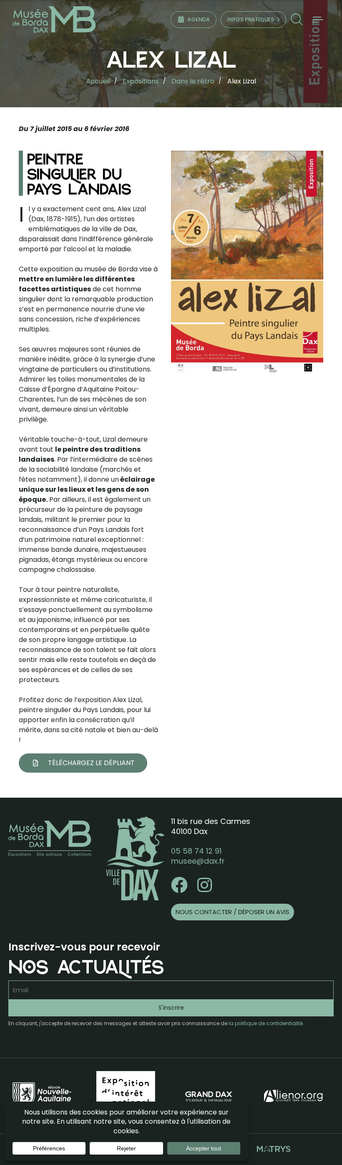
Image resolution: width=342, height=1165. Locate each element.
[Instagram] (204, 885)
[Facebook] (179, 885)
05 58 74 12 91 (196, 851)
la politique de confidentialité (266, 1023)
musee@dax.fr (198, 861)
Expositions (141, 81)
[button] (296, 19)
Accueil (98, 81)
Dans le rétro (192, 81)
